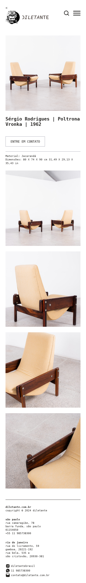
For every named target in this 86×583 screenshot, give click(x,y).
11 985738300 (20, 570)
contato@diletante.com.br (30, 575)
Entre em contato (25, 141)
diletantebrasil (23, 566)
